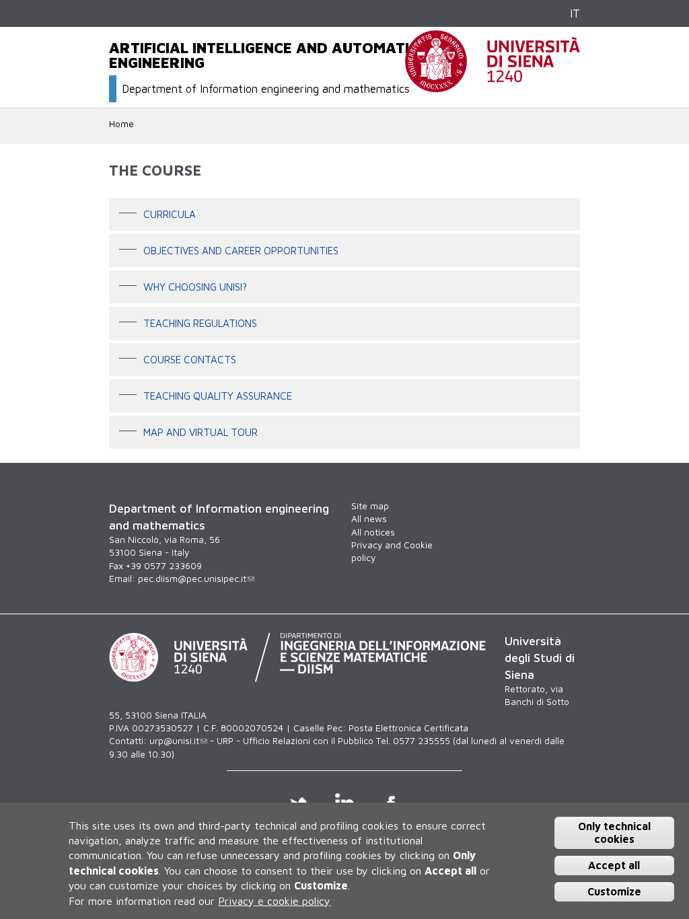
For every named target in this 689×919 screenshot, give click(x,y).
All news (369, 518)
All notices (373, 532)
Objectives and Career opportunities (240, 250)
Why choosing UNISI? (195, 286)
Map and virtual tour (200, 431)
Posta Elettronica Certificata (408, 728)
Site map (370, 506)
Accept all (614, 865)
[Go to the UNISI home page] (492, 84)
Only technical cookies (614, 832)
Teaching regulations (200, 322)
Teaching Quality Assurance (217, 395)
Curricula (169, 213)
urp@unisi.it (174, 740)
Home (121, 123)
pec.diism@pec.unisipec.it (192, 578)
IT (575, 13)
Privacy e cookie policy (274, 901)
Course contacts (189, 359)
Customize (614, 891)
